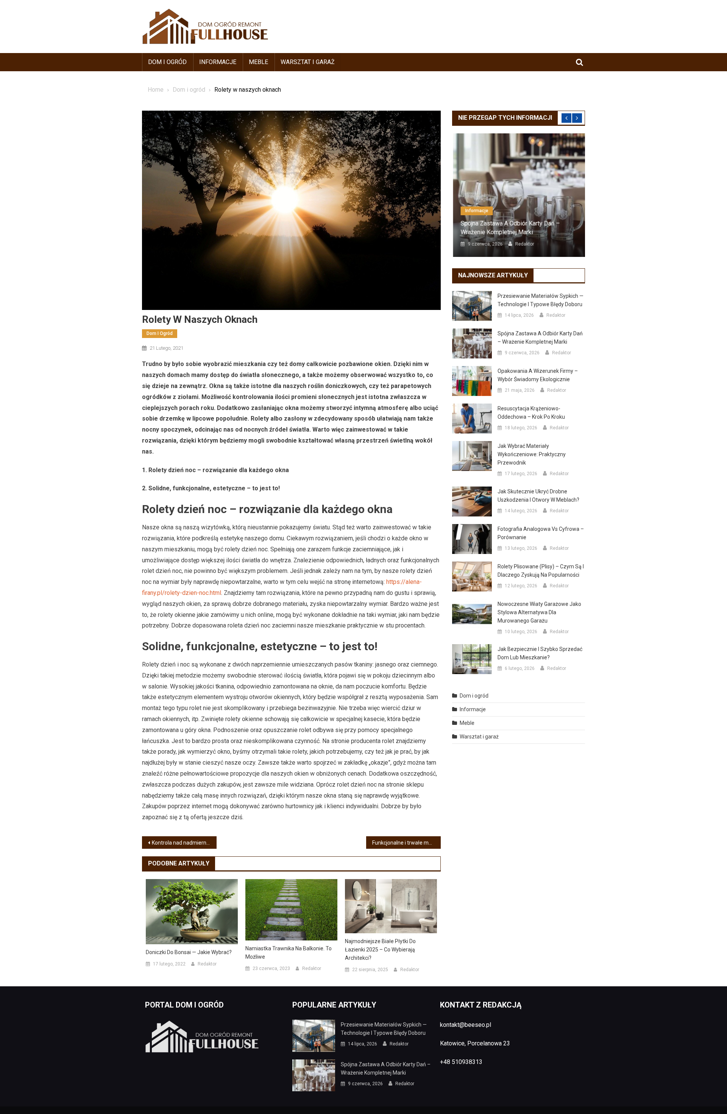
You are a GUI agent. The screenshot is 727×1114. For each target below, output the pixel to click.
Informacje (217, 62)
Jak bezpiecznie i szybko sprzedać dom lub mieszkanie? (540, 653)
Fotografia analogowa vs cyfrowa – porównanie (541, 533)
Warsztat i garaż (308, 62)
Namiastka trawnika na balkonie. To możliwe (288, 952)
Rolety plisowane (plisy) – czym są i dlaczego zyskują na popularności (541, 570)
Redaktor (207, 964)
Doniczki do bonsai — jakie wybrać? (189, 952)
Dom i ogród (167, 62)
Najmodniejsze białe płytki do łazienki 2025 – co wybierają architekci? (380, 949)
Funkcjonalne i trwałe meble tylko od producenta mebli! (406, 843)
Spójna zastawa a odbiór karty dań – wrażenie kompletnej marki (509, 227)
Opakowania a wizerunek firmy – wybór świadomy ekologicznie (538, 375)
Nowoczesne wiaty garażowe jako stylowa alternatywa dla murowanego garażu (539, 612)
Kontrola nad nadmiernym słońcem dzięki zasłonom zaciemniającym (184, 843)
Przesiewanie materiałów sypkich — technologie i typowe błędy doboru (540, 300)
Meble (258, 62)
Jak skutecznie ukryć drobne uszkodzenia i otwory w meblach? (538, 495)
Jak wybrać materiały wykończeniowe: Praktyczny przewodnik (532, 454)
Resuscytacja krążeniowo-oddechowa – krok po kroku (531, 412)
